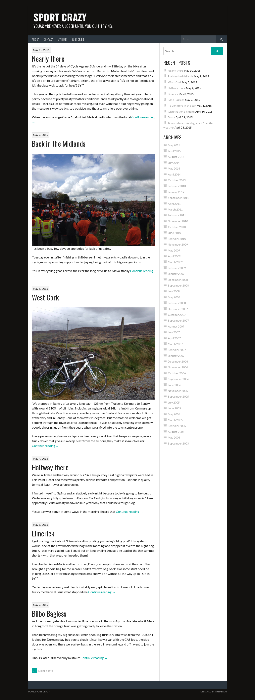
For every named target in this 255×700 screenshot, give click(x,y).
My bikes (63, 39)
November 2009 (178, 244)
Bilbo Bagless (49, 613)
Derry (171, 117)
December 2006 (178, 361)
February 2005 (177, 425)
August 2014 (176, 156)
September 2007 (178, 320)
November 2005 (178, 390)
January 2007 (176, 355)
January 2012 (176, 192)
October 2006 (177, 373)
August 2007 (176, 326)
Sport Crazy (59, 17)
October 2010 (177, 227)
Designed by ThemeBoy (213, 691)
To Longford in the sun (182, 105)
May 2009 (174, 250)
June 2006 (174, 385)
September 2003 (178, 443)
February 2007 (177, 349)
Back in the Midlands (58, 143)
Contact (48, 39)
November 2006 (178, 367)
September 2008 (178, 285)
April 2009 (174, 256)
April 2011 (174, 203)
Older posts (43, 670)
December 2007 (178, 309)
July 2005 (174, 402)
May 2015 (174, 145)
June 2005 (174, 408)
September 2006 (178, 379)
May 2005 (174, 414)
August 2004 (176, 431)
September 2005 (178, 396)
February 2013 (177, 186)
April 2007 (174, 338)
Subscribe (78, 39)
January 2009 (176, 273)
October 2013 (177, 180)
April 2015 (174, 151)
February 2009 (177, 268)
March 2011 (175, 209)
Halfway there (50, 467)
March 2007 (175, 344)
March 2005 (175, 420)
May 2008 (174, 297)
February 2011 (177, 215)
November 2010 (178, 221)
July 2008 (174, 291)
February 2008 (177, 303)
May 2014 (174, 168)
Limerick (43, 533)
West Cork (45, 297)
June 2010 (174, 232)
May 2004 (174, 437)
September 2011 (178, 197)
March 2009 (175, 262)
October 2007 (177, 314)
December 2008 (178, 279)
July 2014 (174, 162)
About (35, 39)
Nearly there (48, 58)
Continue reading (45, 445)
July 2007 (174, 332)
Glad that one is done (181, 111)
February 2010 (177, 238)
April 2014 (174, 174)
